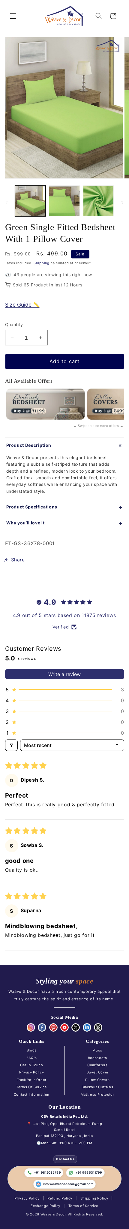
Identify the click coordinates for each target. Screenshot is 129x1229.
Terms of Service (83, 1206)
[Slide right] (122, 202)
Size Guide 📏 (22, 304)
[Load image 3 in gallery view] (98, 200)
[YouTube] (64, 1027)
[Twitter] (75, 1027)
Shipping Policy (94, 1198)
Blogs (32, 1050)
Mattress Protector (97, 1094)
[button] (13, 16)
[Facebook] (42, 1027)
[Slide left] (6, 202)
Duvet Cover (97, 1072)
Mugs (97, 1050)
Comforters (97, 1065)
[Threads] (98, 1027)
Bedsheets (97, 1058)
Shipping (42, 263)
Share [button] (18, 560)
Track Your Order (32, 1080)
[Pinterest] (53, 1027)
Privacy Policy (31, 1072)
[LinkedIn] (87, 1027)
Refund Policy (59, 1198)
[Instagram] (31, 1027)
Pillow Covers (97, 1080)
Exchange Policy (45, 1206)
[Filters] (11, 745)
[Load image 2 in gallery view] (64, 200)
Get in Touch (31, 1065)
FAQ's (31, 1058)
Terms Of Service (31, 1087)
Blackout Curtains (97, 1087)
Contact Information (32, 1094)
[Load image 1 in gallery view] (30, 200)
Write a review (64, 674)
